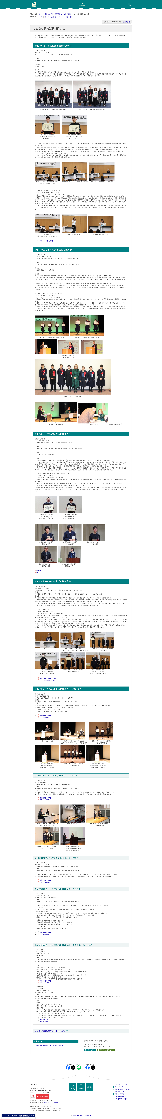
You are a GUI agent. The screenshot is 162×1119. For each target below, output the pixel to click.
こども (41, 17)
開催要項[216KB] (45, 981)
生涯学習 (53, 17)
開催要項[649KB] (45, 932)
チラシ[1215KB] (45, 882)
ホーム (41, 14)
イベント (61, 17)
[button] (18, 1115)
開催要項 (50, 241)
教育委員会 (58, 14)
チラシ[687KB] (44, 934)
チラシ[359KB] (47, 680)
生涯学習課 (67, 14)
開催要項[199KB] (48, 678)
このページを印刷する (107, 1050)
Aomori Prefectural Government (82, 1115)
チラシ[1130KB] (45, 1021)
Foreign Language (121, 1099)
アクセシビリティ (120, 1094)
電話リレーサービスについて (51, 1102)
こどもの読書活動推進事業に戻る (50, 1030)
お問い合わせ (90, 1050)
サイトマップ (119, 1087)
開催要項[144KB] (45, 880)
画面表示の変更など (121, 1096)
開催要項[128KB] (45, 798)
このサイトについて (121, 1084)
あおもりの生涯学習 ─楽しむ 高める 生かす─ (50, 1046)
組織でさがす (49, 14)
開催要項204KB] (45, 1020)
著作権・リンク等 (120, 1092)
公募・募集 (69, 17)
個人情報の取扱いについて (123, 1089)
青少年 (47, 17)
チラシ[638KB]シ (45, 983)
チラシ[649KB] (44, 800)
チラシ (40, 241)
